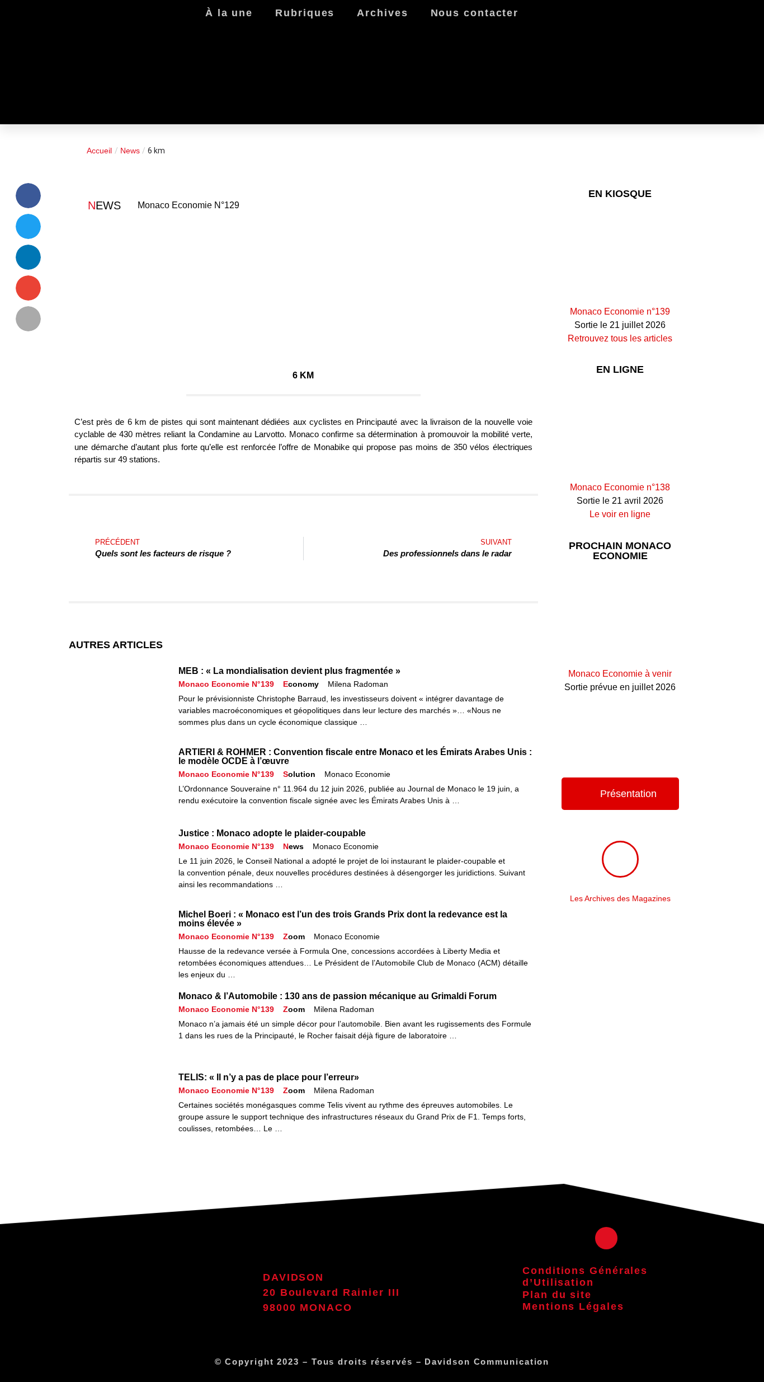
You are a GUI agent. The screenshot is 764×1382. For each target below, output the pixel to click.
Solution (299, 774)
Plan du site (557, 1294)
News (130, 150)
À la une (229, 12)
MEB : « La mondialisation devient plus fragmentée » (289, 671)
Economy (301, 684)
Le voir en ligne (619, 514)
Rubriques (304, 12)
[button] (28, 195)
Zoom (294, 936)
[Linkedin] (693, 62)
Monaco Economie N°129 (188, 205)
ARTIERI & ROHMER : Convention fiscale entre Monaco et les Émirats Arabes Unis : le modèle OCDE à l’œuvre (355, 756)
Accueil (99, 150)
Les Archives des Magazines (620, 898)
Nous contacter (475, 12)
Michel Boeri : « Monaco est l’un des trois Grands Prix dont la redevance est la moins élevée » (342, 919)
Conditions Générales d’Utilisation (585, 1277)
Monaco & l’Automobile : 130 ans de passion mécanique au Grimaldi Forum (337, 996)
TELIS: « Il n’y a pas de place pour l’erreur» (268, 1077)
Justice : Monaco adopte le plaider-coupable (272, 833)
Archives (382, 12)
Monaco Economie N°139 (226, 684)
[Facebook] (606, 1238)
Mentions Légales (573, 1306)
